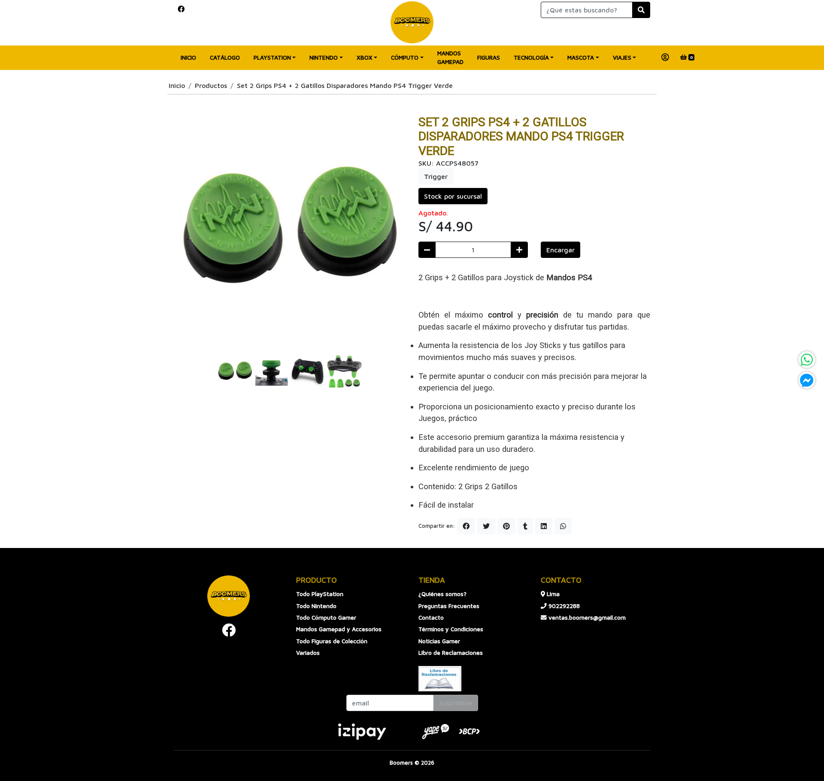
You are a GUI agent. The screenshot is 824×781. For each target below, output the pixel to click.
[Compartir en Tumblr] (525, 526)
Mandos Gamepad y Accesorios (339, 629)
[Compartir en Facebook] (466, 526)
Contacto (431, 617)
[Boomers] (412, 22)
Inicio (177, 85)
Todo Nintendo (316, 605)
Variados (308, 652)
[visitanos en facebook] (181, 9)
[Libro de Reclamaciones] (439, 677)
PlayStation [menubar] (272, 57)
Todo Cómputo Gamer (326, 617)
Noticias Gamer (439, 641)
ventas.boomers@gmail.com (586, 617)
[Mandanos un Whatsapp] (806, 359)
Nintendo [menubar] (323, 57)
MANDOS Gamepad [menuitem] (450, 57)
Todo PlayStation (319, 593)
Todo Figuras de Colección (331, 641)
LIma (552, 593)
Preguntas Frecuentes (448, 605)
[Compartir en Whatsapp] (563, 526)
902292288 (563, 605)
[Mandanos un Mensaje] (806, 380)
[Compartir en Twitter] (486, 526)
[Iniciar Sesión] (665, 57)
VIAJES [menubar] (622, 57)
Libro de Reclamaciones (450, 652)
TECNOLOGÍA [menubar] (531, 57)
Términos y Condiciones (450, 629)
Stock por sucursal (453, 196)
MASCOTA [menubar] (580, 57)
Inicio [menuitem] (188, 57)
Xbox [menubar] (365, 57)
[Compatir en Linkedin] (543, 526)
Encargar (560, 250)
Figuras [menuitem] (488, 57)
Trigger (436, 176)
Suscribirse (456, 703)
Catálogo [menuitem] (225, 57)
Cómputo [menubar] (404, 57)
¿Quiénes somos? (442, 593)
